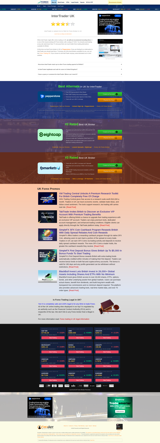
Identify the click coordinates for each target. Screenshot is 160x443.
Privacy (76, 425)
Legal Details (74, 2)
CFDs (67, 2)
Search (90, 425)
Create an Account (109, 94)
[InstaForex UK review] (60, 386)
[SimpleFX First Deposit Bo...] (47, 261)
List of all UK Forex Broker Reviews (80, 389)
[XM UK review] (48, 386)
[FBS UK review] (54, 386)
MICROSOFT (102, 9)
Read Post (92, 440)
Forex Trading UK (45, 53)
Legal (86, 425)
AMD (60, 9)
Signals (82, 2)
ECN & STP (89, 2)
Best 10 (54, 2)
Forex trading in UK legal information (74, 319)
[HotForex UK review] (79, 386)
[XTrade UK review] (67, 386)
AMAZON (80, 9)
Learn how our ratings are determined (63, 34)
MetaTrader (61, 2)
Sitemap (94, 425)
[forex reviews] (45, 428)
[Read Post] (71, 207)
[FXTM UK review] (111, 386)
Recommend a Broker (115, 2)
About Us (66, 425)
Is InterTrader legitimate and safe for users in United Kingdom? (80, 69)
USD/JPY (143, 9)
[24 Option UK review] (105, 386)
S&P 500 (40, 9)
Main (44, 6)
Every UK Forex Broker (104, 106)
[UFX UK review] (73, 386)
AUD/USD (19, 9)
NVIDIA (123, 9)
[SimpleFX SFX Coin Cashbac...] (47, 240)
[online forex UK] (43, 3)
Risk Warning (81, 425)
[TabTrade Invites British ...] (47, 222)
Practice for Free (109, 100)
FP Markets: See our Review (60, 179)
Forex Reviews (52, 6)
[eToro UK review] (86, 386)
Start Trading (53, 337)
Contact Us (71, 425)
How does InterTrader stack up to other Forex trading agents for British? (80, 64)
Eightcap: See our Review (61, 147)
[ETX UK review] (98, 386)
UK (39, 6)
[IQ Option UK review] (92, 386)
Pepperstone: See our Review (60, 106)
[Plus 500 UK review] (41, 386)
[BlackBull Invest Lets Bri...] (47, 282)
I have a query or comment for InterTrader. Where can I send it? (80, 74)
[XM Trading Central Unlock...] (47, 204)
